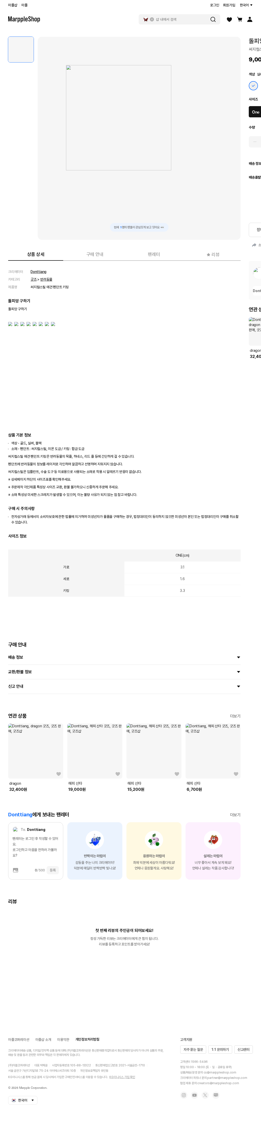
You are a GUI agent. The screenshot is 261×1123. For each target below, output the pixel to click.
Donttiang (38, 272)
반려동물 (46, 279)
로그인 (214, 5)
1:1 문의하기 (220, 1049)
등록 (53, 870)
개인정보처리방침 (87, 1039)
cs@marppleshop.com (220, 1072)
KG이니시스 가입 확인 (122, 1077)
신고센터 (244, 1049)
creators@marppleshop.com (218, 1083)
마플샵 (12, 5)
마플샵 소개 (43, 1040)
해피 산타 (75, 783)
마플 (24, 5)
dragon (15, 783)
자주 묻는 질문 (193, 1049)
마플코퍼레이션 (18, 1040)
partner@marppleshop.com (227, 1078)
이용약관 (63, 1040)
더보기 (235, 716)
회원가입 (229, 5)
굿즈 (34, 279)
